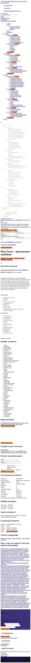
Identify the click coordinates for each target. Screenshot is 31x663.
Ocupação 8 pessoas (15, 41)
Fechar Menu (10, 52)
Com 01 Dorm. (14, 56)
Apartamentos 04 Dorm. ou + (17, 82)
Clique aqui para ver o (7, 426)
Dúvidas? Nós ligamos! (6, 443)
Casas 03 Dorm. (14, 93)
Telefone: (3, 462)
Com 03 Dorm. (14, 59)
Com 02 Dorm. (14, 58)
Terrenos (9, 108)
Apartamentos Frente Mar (16, 86)
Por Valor (9, 112)
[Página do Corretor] (4, 449)
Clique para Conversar (6, 247)
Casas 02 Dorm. (14, 92)
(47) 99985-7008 (8, 5)
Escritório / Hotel (14, 100)
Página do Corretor (22, 452)
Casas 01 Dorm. (14, 90)
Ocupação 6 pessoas (15, 39)
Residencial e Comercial (16, 105)
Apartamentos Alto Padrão (16, 83)
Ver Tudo (15, 35)
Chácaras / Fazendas (15, 109)
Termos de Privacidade (6, 230)
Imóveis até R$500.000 (16, 69)
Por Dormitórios (11, 55)
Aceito (14, 230)
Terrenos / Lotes (14, 110)
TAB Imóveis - (4, 13)
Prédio (11, 103)
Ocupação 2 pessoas (15, 36)
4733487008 (7, 8)
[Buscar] (1, 15)
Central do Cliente (5, 636)
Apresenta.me (4, 657)
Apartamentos (13, 45)
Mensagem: (3, 470)
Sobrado (12, 48)
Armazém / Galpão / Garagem (17, 106)
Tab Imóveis (4, 451)
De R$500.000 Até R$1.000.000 (18, 70)
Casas (11, 46)
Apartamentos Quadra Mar (17, 85)
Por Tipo (9, 62)
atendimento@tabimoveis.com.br (12, 11)
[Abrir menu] (1, 122)
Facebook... (4, 617)
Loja (11, 102)
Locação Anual (11, 43)
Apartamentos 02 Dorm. (16, 79)
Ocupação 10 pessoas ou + (17, 42)
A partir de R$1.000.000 (16, 72)
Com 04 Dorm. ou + (15, 60)
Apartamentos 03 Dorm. (16, 80)
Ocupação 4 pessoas (15, 38)
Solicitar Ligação (5, 628)
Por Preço (9, 68)
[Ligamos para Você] (6, 218)
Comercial (12, 49)
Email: (2, 461)
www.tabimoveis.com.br (14, 661)
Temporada (10, 35)
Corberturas (13, 88)
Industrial (12, 50)
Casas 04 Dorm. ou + (15, 95)
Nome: (2, 459)
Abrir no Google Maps (12, 531)
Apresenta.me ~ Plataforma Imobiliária (10, 658)
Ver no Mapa (4, 656)
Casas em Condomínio (16, 66)
